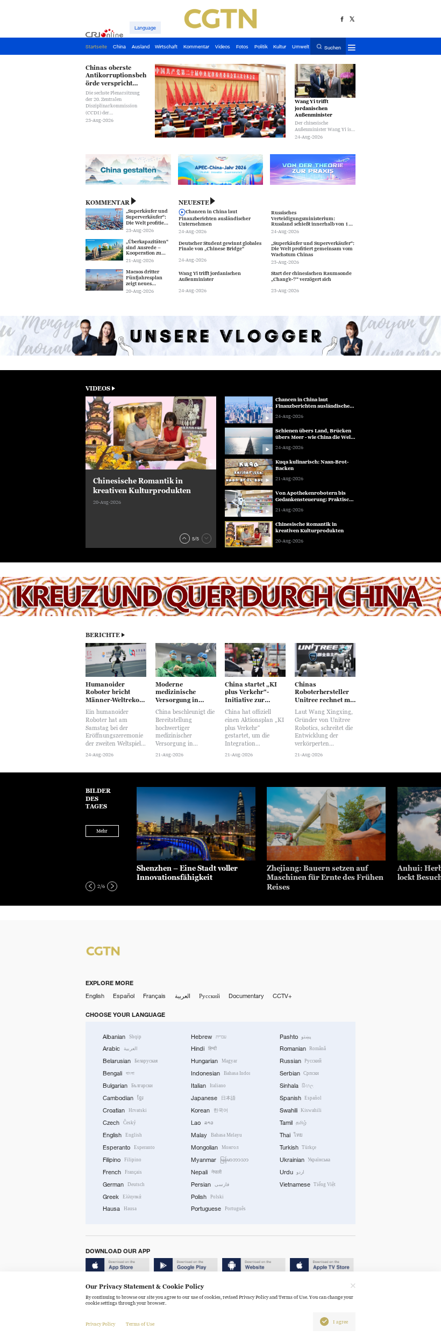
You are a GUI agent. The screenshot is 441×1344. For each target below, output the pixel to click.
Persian (210, 1184)
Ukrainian (305, 1160)
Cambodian (123, 1098)
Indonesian (220, 1073)
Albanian (122, 1036)
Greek (122, 1197)
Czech (119, 1122)
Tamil (293, 1122)
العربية (182, 996)
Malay (216, 1135)
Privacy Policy (100, 1324)
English (95, 996)
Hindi (204, 1048)
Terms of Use (140, 1324)
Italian (208, 1085)
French (122, 1172)
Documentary (246, 996)
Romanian (303, 1048)
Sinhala (297, 1085)
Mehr (102, 831)
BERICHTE (103, 635)
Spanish (301, 1098)
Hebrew (208, 1036)
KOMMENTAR (108, 202)
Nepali (206, 1172)
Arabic (120, 1048)
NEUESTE (194, 202)
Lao (202, 1122)
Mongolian (214, 1147)
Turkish (298, 1147)
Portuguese (218, 1208)
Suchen (332, 47)
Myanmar (219, 1160)
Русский (209, 996)
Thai (291, 1135)
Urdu (292, 1172)
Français (154, 996)
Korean (209, 1110)
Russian (301, 1061)
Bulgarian (128, 1085)
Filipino (122, 1160)
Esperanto (129, 1147)
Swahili (301, 1110)
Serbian (299, 1073)
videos (98, 388)
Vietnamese (308, 1184)
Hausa (120, 1208)
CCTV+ (282, 996)
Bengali (118, 1073)
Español (123, 996)
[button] (184, 538)
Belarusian (130, 1061)
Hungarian (214, 1061)
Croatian (125, 1110)
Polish (207, 1197)
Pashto (296, 1036)
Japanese (213, 1098)
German (124, 1184)
